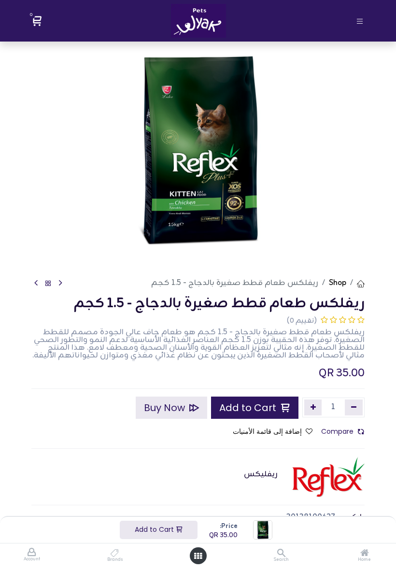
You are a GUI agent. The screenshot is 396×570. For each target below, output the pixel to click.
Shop (337, 283)
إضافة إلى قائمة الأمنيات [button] (267, 431)
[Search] (281, 554)
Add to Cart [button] (249, 407)
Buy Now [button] (165, 407)
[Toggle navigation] (360, 20)
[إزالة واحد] (354, 407)
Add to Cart (155, 529)
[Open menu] (198, 556)
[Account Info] (31, 552)
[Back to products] (48, 284)
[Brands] (114, 554)
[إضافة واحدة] (313, 407)
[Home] (364, 554)
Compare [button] (337, 431)
